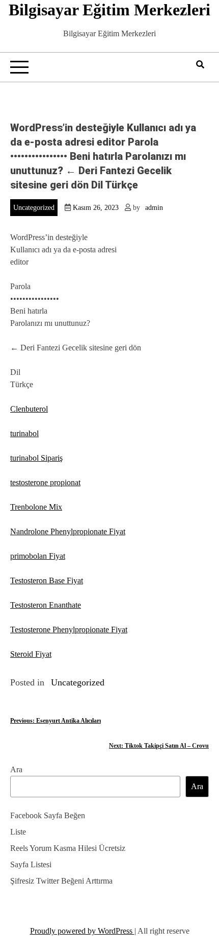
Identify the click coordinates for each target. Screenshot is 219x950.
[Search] (200, 64)
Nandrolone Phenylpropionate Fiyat (67, 531)
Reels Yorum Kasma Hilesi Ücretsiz (67, 848)
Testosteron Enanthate (45, 605)
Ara (16, 769)
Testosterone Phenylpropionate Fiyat (68, 629)
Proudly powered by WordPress (82, 931)
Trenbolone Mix (36, 507)
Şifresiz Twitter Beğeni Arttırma (61, 880)
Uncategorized (33, 207)
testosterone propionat (45, 482)
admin (154, 207)
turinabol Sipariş (36, 458)
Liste (18, 831)
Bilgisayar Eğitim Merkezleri (109, 10)
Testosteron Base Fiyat (46, 580)
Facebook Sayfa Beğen (47, 815)
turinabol (24, 433)
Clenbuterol (29, 409)
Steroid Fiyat (30, 654)
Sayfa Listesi (30, 864)
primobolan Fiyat (37, 556)
